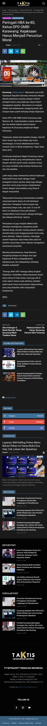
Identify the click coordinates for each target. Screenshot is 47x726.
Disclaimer (6, 723)
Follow (40, 416)
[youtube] (29, 707)
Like (41, 428)
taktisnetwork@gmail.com (28, 687)
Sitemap (38, 723)
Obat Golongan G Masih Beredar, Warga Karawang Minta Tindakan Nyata (12, 331)
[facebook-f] (16, 707)
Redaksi (14, 723)
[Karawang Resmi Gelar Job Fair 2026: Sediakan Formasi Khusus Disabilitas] (8, 364)
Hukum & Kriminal (18, 18)
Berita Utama (7, 18)
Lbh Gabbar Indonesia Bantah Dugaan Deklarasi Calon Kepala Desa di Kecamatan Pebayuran (29, 579)
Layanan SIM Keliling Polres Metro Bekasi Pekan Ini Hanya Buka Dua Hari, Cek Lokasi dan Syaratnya (30, 351)
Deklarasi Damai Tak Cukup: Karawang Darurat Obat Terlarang (35, 330)
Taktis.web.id (18, 92)
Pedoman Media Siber (26, 723)
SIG (23, 719)
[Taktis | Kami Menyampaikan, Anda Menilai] (23, 654)
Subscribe (39, 422)
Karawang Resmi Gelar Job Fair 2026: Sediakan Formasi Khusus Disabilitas (29, 363)
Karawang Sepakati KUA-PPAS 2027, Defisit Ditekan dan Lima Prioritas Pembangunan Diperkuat (30, 512)
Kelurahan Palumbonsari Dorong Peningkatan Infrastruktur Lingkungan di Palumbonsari (29, 500)
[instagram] (22, 707)
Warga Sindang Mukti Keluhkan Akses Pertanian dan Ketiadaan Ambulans (29, 567)
